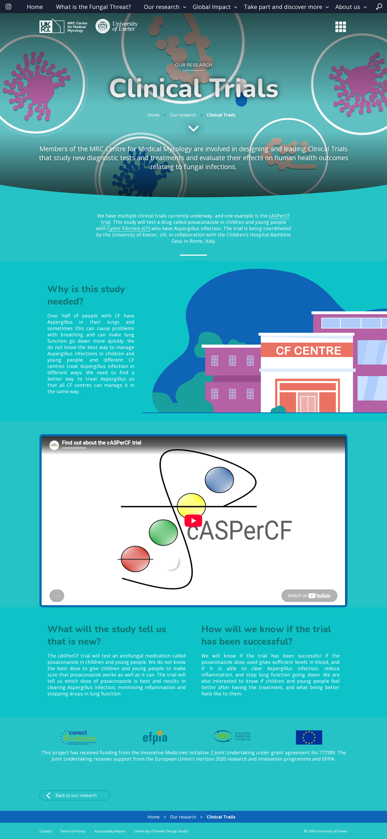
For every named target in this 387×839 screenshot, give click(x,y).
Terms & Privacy (73, 831)
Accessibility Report (110, 831)
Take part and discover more (283, 7)
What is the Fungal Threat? (93, 7)
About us (347, 7)
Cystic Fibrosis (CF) (128, 228)
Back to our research (76, 795)
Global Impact (212, 7)
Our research (162, 7)
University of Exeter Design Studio (161, 831)
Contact (45, 831)
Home (35, 7)
